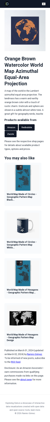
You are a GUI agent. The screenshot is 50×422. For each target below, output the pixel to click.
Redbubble (27, 127)
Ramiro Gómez (34, 354)
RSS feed (15, 362)
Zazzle (10, 134)
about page (26, 379)
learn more (35, 410)
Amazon (11, 127)
